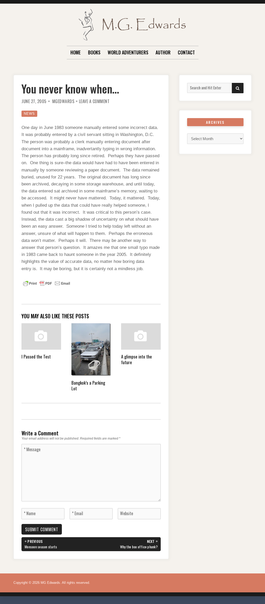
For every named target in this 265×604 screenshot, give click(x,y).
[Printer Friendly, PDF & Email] (46, 283)
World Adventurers (128, 52)
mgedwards (63, 101)
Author (163, 52)
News (29, 114)
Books (94, 52)
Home (75, 52)
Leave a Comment (94, 101)
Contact (186, 52)
